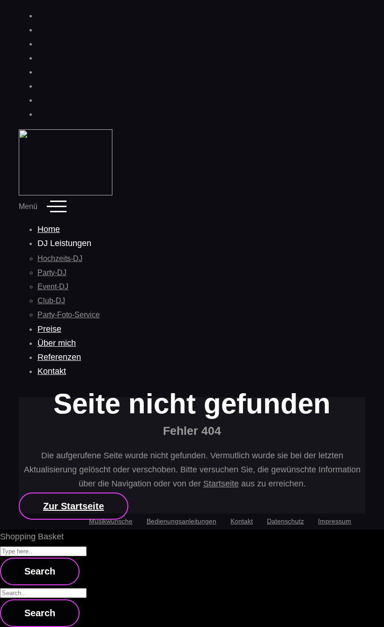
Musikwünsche (111, 521)
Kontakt (241, 521)
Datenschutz (285, 521)
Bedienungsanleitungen (181, 521)
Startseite (221, 483)
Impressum (334, 521)
